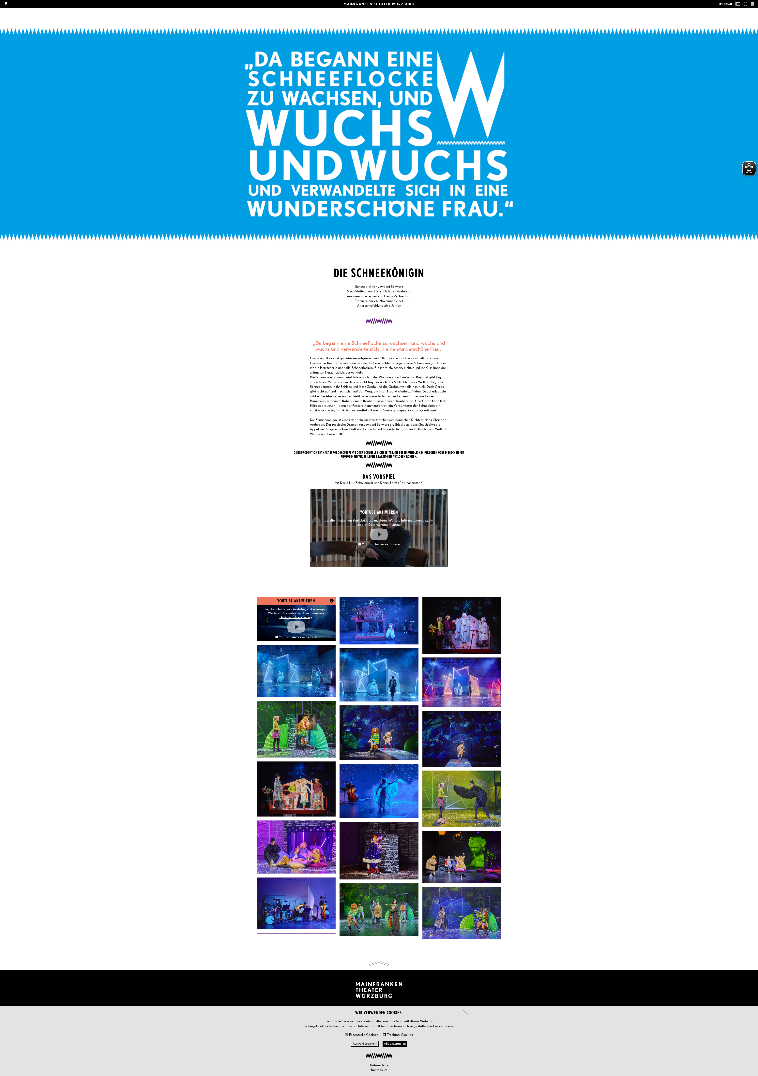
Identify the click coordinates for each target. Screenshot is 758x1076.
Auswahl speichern (365, 1044)
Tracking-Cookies (400, 1034)
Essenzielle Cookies (363, 1034)
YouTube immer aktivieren (381, 544)
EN (737, 4)
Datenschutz (379, 1065)
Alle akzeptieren (395, 1044)
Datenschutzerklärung (384, 524)
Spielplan (725, 4)
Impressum (379, 1070)
